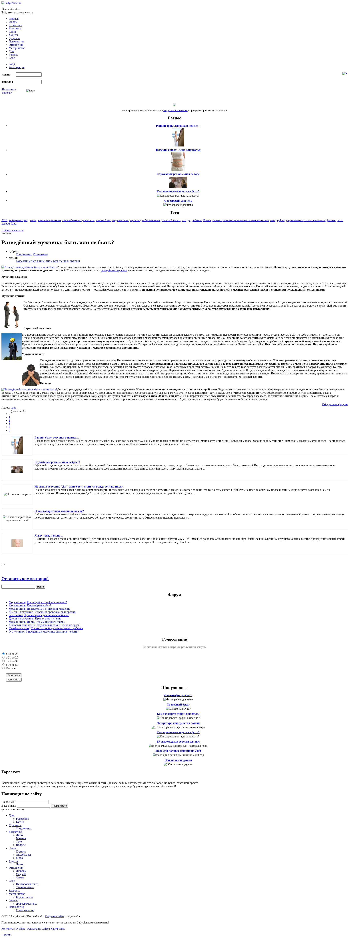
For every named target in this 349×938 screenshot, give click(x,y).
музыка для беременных (145, 220)
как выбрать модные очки (78, 220)
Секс (12, 57)
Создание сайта (54, 916)
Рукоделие (22, 818)
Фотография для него (178, 200)
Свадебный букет (178, 704)
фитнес (331, 220)
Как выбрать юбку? (39, 605)
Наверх (6, 934)
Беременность (24, 897)
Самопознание (25, 910)
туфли (280, 220)
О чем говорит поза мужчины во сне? (59, 511)
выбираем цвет (18, 220)
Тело (19, 841)
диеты (32, 220)
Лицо (19, 835)
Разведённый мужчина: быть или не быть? (52, 631)
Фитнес (13, 54)
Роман (207, 220)
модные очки (120, 220)
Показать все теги (12, 230)
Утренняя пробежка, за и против (55, 611)
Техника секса (25, 887)
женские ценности (49, 220)
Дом (11, 51)
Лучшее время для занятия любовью (46, 615)
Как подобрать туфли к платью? (47, 602)
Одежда (21, 851)
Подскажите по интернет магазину (48, 608)
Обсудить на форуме (335, 404)
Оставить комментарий (25, 578)
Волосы (21, 844)
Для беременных (26, 903)
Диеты (20, 864)
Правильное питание (48, 618)
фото (340, 220)
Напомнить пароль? (9, 91)
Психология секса (27, 884)
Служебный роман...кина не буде (178, 174)
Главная (14, 18)
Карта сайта (58, 928)
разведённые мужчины (30, 260)
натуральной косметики (175, 110)
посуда (186, 220)
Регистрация (16, 67)
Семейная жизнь (19, 628)
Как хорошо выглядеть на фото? (178, 191)
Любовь (21, 870)
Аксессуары (23, 854)
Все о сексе (16, 615)
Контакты (7, 928)
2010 (4, 220)
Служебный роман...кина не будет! (57, 462)
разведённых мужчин (114, 270)
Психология (16, 41)
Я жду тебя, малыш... (49, 535)
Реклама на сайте (38, 928)
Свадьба (21, 874)
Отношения (16, 44)
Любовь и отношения (22, 625)
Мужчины (15, 28)
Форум (13, 21)
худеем (5, 223)
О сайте (20, 928)
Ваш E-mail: (8, 805)
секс (272, 220)
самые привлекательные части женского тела (240, 220)
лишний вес (103, 220)
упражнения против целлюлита (305, 220)
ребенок (197, 220)
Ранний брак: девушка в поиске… (178, 125)
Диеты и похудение (21, 611)
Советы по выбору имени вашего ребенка (57, 628)
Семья (20, 877)
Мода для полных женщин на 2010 (178, 750)
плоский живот (171, 220)
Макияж (21, 838)
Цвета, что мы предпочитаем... (46, 621)
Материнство (17, 48)
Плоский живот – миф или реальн (178, 149)
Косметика (15, 25)
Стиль (12, 31)
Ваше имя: (7, 801)
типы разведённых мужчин (63, 260)
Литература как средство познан (178, 723)
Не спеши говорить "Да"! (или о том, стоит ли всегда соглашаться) (79, 486)
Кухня (20, 821)
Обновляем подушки (178, 760)
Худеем (13, 34)
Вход (12, 64)
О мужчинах (24, 254)
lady (13, 407)
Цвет (14, 223)
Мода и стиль (17, 602)
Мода (19, 857)
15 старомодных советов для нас (178, 741)
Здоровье (14, 38)
